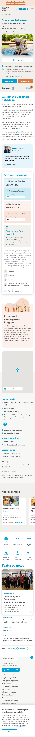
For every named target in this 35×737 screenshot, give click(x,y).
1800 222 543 (23, 9)
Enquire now (25, 81)
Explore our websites (8, 659)
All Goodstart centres (9, 675)
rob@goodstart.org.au (11, 411)
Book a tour (9, 81)
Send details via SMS (11, 433)
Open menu (32, 9)
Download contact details (13, 430)
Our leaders (6, 689)
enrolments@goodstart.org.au (14, 445)
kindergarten (13, 128)
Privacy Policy (21, 726)
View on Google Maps (14, 389)
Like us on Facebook (5, 424)
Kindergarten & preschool (10, 681)
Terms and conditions (9, 704)
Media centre (6, 684)
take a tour (11, 132)
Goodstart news (11, 648)
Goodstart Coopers (11, 509)
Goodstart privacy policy (10, 701)
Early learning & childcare (10, 678)
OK (9, 731)
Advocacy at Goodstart (9, 692)
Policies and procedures (10, 686)
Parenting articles (22, 648)
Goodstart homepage (5, 9)
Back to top (31, 657)
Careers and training (8, 695)
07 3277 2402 (9, 408)
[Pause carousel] (4, 37)
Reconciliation (6, 698)
